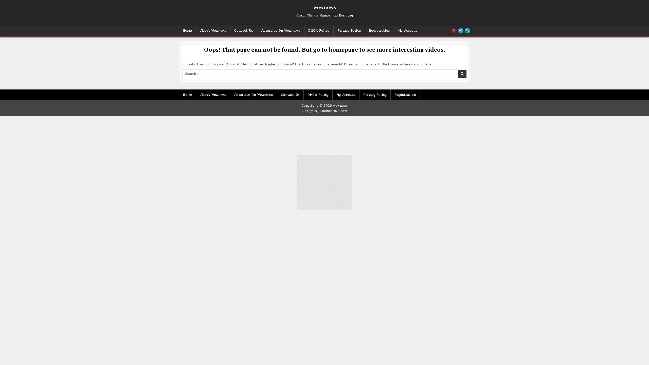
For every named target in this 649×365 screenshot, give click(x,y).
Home (187, 30)
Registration (379, 30)
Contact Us (243, 30)
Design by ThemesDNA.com (324, 111)
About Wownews (213, 30)
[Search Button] (467, 30)
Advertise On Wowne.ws (280, 30)
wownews (324, 7)
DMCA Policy (318, 30)
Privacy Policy (349, 30)
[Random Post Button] (454, 30)
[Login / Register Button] (460, 30)
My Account (407, 30)
